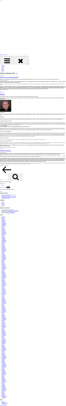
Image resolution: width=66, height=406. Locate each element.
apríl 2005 (3, 393)
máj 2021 (3, 262)
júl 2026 (3, 217)
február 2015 (3, 316)
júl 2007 (3, 375)
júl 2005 (3, 391)
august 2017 (3, 294)
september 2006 (4, 381)
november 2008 (4, 365)
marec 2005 (3, 394)
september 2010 (4, 350)
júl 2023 (3, 243)
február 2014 (3, 324)
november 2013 (4, 326)
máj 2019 (3, 279)
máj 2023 (3, 244)
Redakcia (3, 69)
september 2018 (4, 285)
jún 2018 (3, 287)
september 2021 (4, 259)
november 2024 (4, 232)
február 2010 (3, 354)
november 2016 (4, 301)
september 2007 (4, 374)
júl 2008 (3, 368)
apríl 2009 (3, 361)
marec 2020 (3, 272)
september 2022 (4, 251)
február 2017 (3, 299)
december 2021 (4, 256)
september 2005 (4, 390)
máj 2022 (3, 253)
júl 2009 (3, 359)
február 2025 (3, 230)
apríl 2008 (3, 369)
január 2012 (3, 339)
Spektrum (3, 65)
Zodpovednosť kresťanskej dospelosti (13, 210)
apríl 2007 (3, 377)
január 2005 (3, 395)
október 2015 (4, 311)
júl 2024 (3, 235)
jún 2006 (3, 383)
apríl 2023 (3, 245)
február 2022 (3, 255)
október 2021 (4, 258)
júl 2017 (3, 295)
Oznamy (3, 66)
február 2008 (3, 370)
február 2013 (3, 331)
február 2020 (3, 273)
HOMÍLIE (2, 94)
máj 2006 (3, 384)
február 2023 (3, 247)
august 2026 (3, 216)
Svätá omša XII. (11, 209)
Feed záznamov (4, 402)
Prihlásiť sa (3, 401)
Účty (2, 70)
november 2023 (4, 240)
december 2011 (4, 340)
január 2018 (3, 290)
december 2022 (4, 248)
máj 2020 (3, 271)
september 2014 (4, 319)
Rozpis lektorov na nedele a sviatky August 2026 (9, 196)
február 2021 (3, 264)
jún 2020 (3, 270)
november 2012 (4, 333)
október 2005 (4, 389)
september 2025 (4, 225)
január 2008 (3, 371)
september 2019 (4, 277)
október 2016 (4, 302)
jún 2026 (3, 218)
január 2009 (3, 364)
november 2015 (4, 310)
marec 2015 (3, 315)
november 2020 (4, 267)
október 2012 (4, 334)
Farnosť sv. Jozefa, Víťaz (3, 54)
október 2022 (4, 250)
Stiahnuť (8, 187)
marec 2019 (3, 280)
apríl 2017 (3, 297)
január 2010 (3, 355)
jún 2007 (3, 376)
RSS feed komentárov (5, 403)
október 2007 (4, 373)
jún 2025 (3, 227)
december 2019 (4, 275)
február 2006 (3, 386)
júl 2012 (3, 336)
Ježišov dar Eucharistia (5, 150)
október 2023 (4, 241)
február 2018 (3, 289)
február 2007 (3, 378)
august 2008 (3, 367)
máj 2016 (3, 305)
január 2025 (3, 231)
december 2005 (4, 388)
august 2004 (3, 397)
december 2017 (4, 291)
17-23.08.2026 (3, 187)
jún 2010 (3, 352)
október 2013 (4, 327)
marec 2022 (3, 254)
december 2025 (4, 223)
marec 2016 (3, 307)
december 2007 (4, 372)
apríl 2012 (3, 337)
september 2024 (4, 234)
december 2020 (4, 266)
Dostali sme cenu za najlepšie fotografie (9, 77)
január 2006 (3, 387)
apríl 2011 (3, 345)
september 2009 (4, 358)
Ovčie (3, 68)
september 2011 (4, 342)
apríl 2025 (3, 228)
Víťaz (2, 67)
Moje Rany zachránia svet (11, 212)
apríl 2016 (3, 306)
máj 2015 (3, 313)
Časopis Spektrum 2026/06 (5, 198)
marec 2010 (3, 353)
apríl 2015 (3, 314)
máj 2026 (3, 219)
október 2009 (4, 357)
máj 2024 (3, 236)
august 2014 (3, 320)
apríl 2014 (3, 322)
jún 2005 (3, 392)
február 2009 (3, 363)
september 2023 (4, 242)
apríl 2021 (3, 263)
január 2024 (3, 239)
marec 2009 (3, 362)
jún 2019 (3, 278)
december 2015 (4, 309)
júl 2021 (3, 260)
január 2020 (3, 274)
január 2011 (3, 347)
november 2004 (4, 396)
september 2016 (4, 303)
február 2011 (3, 346)
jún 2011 (3, 344)
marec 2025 (3, 229)
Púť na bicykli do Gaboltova (6, 195)
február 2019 (3, 281)
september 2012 (4, 335)
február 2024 (3, 238)
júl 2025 (3, 226)
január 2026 (3, 222)
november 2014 (4, 318)
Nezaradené (3, 203)
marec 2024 (3, 237)
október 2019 (4, 276)
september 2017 (4, 293)
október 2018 (4, 284)
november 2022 (4, 249)
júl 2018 (3, 286)
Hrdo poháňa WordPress (3, 405)
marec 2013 (3, 330)
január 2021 (3, 265)
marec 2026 (3, 220)
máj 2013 (3, 329)
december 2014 (4, 317)
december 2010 (4, 348)
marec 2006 (3, 385)
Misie (2, 202)
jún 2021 (3, 261)
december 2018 (4, 283)
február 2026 (3, 221)
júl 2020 (3, 269)
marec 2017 (3, 298)
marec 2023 (3, 246)
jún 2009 (3, 360)
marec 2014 (3, 323)
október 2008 (4, 366)
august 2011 (3, 343)
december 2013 (4, 325)
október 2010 (4, 349)
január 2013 (3, 332)
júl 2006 (3, 382)
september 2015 (4, 312)
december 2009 (4, 356)
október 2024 (4, 233)
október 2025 (4, 224)
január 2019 (3, 282)
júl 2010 (3, 351)
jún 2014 (3, 321)
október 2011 (4, 341)
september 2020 (4, 268)
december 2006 (4, 380)
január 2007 (3, 379)
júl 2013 (3, 328)
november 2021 (4, 257)
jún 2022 (3, 252)
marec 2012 (3, 338)
